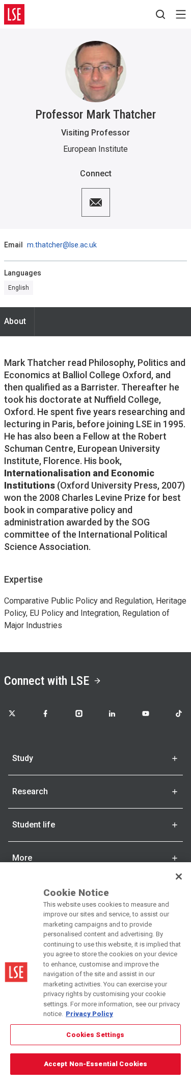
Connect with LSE (46, 681)
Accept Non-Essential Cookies (96, 1064)
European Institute (95, 149)
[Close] (179, 876)
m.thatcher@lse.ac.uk (62, 244)
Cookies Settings (95, 1035)
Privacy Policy (89, 1014)
